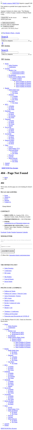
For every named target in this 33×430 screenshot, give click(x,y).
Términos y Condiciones (11, 311)
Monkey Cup (12, 70)
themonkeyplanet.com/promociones (19, 255)
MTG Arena (8, 298)
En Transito (12, 116)
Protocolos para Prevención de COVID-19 (16, 316)
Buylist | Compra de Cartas (12, 303)
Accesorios (8, 134)
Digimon (11, 94)
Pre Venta (15, 93)
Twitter (9, 232)
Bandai (7, 88)
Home (7, 63)
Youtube (13, 232)
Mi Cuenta (7, 273)
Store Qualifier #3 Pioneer (23, 85)
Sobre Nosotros (13, 65)
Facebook (3, 232)
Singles (11, 125)
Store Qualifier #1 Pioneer (23, 81)
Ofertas (7, 164)
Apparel (7, 163)
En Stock (15, 91)
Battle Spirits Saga (14, 90)
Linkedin (25, 232)
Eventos (7, 68)
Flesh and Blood (13, 150)
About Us (7, 197)
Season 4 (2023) (17, 80)
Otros (6, 145)
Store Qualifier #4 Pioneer (23, 86)
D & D (11, 147)
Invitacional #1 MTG (18, 72)
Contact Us (7, 202)
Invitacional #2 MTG (18, 73)
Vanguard (8, 119)
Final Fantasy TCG (14, 148)
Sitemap (6, 200)
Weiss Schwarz (13, 158)
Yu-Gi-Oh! (8, 127)
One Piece (12, 101)
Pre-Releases (12, 75)
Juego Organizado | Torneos (12, 296)
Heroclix (11, 155)
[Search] (30, 54)
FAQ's (6, 199)
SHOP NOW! (10, 168)
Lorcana (11, 156)
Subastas (6, 305)
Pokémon (7, 111)
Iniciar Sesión (8, 281)
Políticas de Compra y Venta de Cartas (15, 293)
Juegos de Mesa (9, 140)
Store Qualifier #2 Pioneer (23, 83)
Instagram (19, 232)
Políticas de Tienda (9, 291)
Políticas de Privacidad (11, 314)
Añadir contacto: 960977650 (10, 3)
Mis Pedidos (8, 277)
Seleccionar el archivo (8, 22)
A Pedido (15, 96)
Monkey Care (8, 307)
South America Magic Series (17, 76)
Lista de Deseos (9, 279)
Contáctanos (12, 67)
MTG (6, 104)
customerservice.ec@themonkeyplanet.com (16, 223)
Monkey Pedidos (9, 300)
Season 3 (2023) (17, 78)
